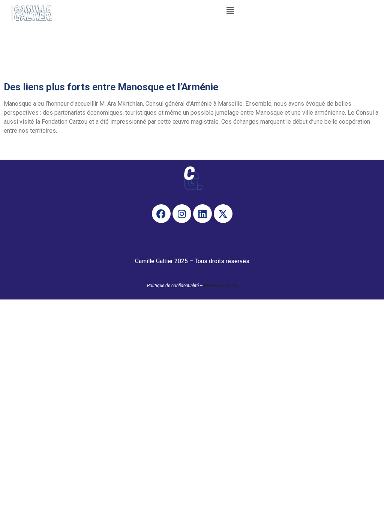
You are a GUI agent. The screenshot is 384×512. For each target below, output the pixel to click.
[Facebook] (161, 213)
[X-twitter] (223, 213)
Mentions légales (220, 285)
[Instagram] (181, 213)
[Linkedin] (202, 213)
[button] (230, 11)
